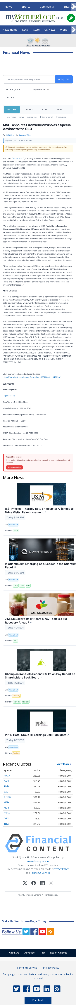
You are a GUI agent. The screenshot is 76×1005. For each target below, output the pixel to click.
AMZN (7, 775)
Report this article (14, 467)
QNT (28, 586)
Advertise (29, 952)
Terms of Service (27, 967)
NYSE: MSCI (18, 158)
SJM (15, 641)
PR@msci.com (9, 396)
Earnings (16, 753)
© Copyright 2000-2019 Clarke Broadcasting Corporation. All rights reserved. (38, 976)
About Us (14, 952)
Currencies (32, 116)
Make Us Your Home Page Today (24, 921)
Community (47, 6)
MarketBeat (13, 525)
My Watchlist (39, 89)
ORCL (22, 586)
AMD (6, 786)
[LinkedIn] (42, 883)
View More (63, 764)
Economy (16, 696)
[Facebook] (33, 883)
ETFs (44, 109)
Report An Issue (58, 952)
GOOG (7, 797)
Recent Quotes (13, 89)
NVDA (7, 813)
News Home (9, 29)
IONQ (16, 586)
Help (42, 952)
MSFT (6, 807)
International (46, 116)
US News (49, 29)
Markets (11, 109)
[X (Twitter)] (25, 883)
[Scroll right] (73, 7)
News (8, 6)
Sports (26, 6)
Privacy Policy (61, 869)
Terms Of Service (40, 872)
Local (25, 29)
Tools (59, 109)
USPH (16, 531)
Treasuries (61, 116)
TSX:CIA (25, 702)
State (36, 29)
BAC (6, 791)
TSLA (6, 823)
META (7, 802)
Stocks (29, 109)
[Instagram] (51, 883)
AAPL (6, 781)
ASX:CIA (17, 702)
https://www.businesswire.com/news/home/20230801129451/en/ (32, 377)
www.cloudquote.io (38, 861)
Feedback (38, 1000)
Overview (11, 116)
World (63, 29)
